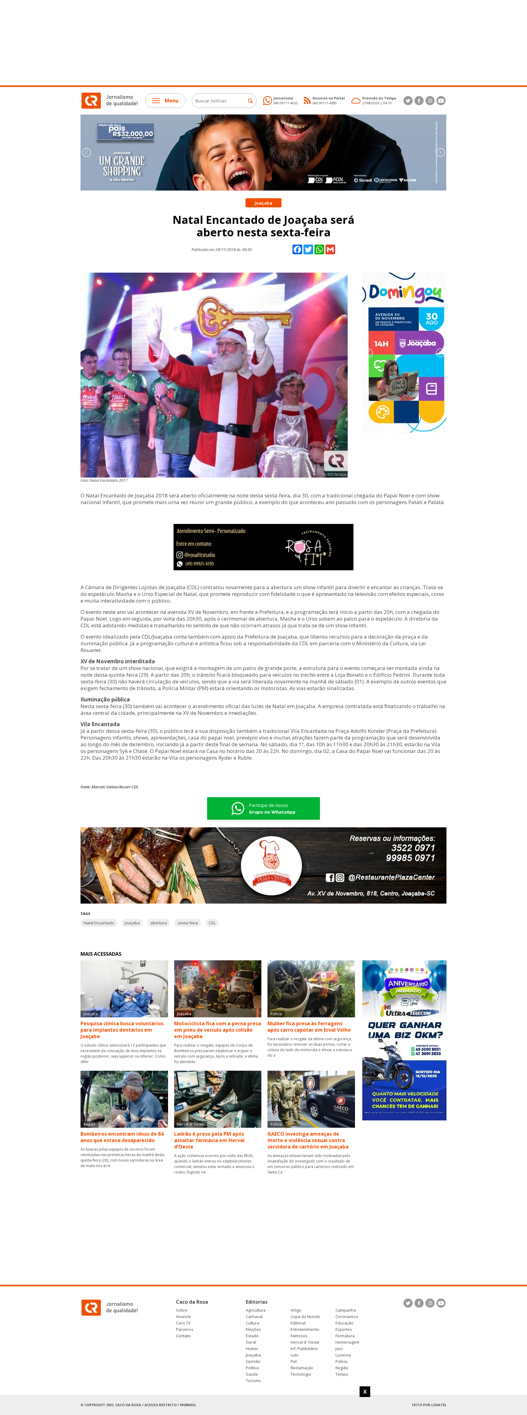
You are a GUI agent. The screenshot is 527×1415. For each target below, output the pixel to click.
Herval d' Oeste (305, 1342)
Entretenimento (305, 1329)
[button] (440, 152)
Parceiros (185, 1329)
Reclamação (302, 1368)
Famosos (299, 1336)
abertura (158, 923)
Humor (252, 1349)
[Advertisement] (183, 42)
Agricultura (256, 1310)
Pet (294, 1361)
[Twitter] (408, 100)
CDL (212, 923)
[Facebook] (419, 100)
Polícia (341, 1361)
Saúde (252, 1374)
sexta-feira (187, 923)
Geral (251, 1342)
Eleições (253, 1329)
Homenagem (347, 1342)
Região (341, 1368)
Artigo (296, 1310)
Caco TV (183, 1323)
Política (252, 1368)
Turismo (253, 1381)
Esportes (343, 1329)
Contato (183, 1336)
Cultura (252, 1323)
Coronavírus (346, 1317)
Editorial (298, 1323)
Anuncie (183, 1317)
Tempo (341, 1374)
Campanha (345, 1310)
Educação (344, 1323)
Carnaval (254, 1317)
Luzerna (343, 1355)
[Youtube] (441, 100)
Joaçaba (132, 923)
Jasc (339, 1349)
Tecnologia (301, 1374)
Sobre (181, 1310)
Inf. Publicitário (304, 1349)
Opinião (253, 1361)
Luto (295, 1355)
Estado (252, 1336)
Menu (171, 100)
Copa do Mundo (305, 1317)
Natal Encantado (99, 923)
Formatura (345, 1336)
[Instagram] (430, 100)
